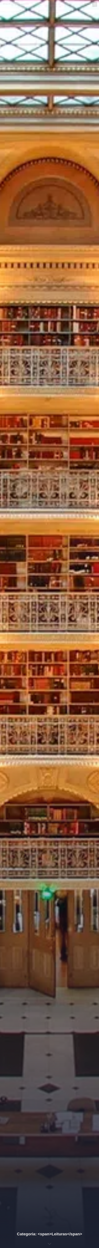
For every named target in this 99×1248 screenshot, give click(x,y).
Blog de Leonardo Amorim (16, 4)
